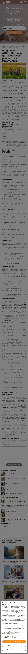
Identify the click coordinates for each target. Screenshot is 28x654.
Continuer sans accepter (14, 645)
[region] (14, 627)
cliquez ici (10, 629)
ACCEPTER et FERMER (14, 641)
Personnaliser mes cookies (9, 627)
